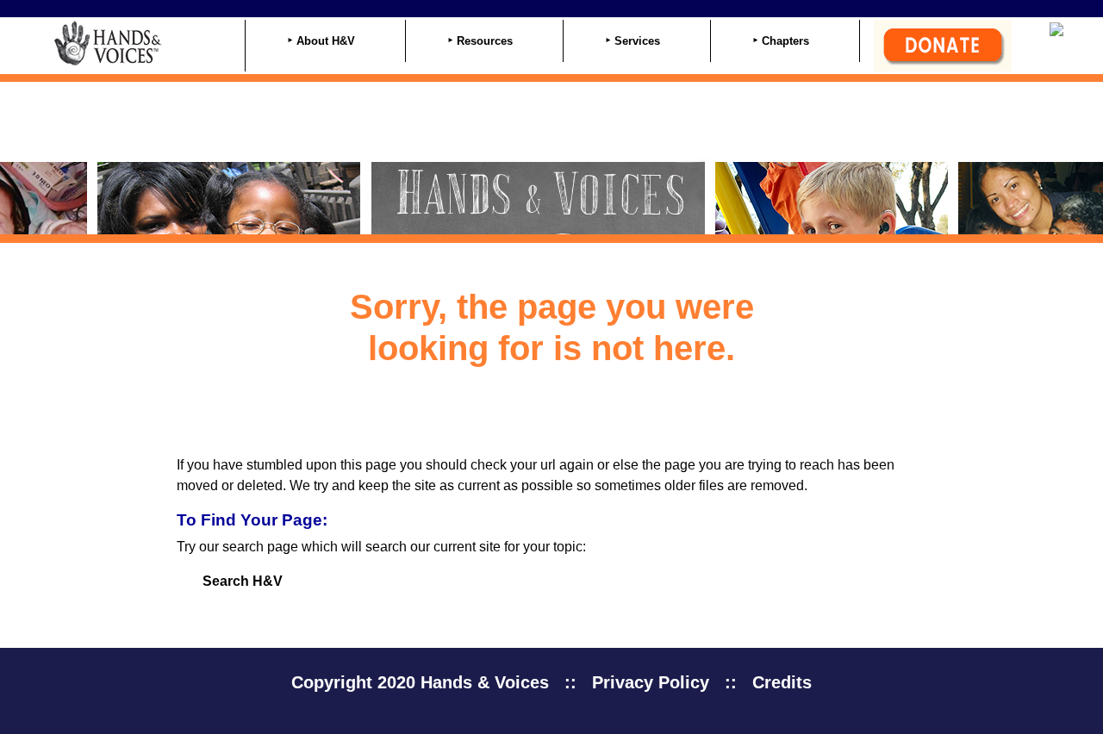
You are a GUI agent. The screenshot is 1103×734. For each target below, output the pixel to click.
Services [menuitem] (637, 40)
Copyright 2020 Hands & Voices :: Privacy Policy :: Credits (551, 682)
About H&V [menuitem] (325, 40)
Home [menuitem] (192, 42)
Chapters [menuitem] (785, 40)
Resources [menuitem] (485, 40)
